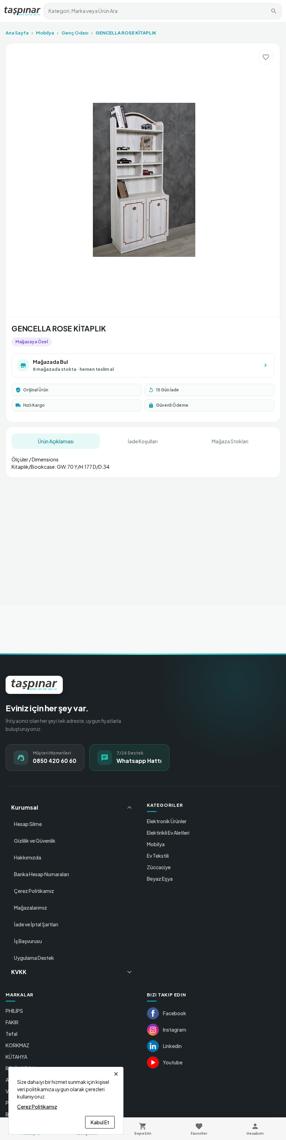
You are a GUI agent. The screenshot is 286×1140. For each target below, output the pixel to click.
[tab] (56, 441)
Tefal (11, 1034)
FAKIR (12, 1022)
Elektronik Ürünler (167, 821)
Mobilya (45, 33)
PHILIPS (14, 1011)
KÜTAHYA (16, 1057)
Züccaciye (159, 867)
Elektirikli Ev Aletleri (168, 832)
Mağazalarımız (30, 907)
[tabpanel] (143, 460)
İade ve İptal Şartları (36, 924)
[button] (72, 807)
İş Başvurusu (28, 941)
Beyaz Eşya (160, 878)
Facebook (174, 1013)
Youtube (172, 1062)
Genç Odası (74, 33)
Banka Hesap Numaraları (41, 874)
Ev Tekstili (158, 855)
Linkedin (172, 1046)
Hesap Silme (28, 824)
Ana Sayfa (17, 33)
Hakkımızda (27, 857)
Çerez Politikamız (34, 891)
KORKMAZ (17, 1045)
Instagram (174, 1029)
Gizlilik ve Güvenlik (34, 840)
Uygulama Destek (34, 958)
